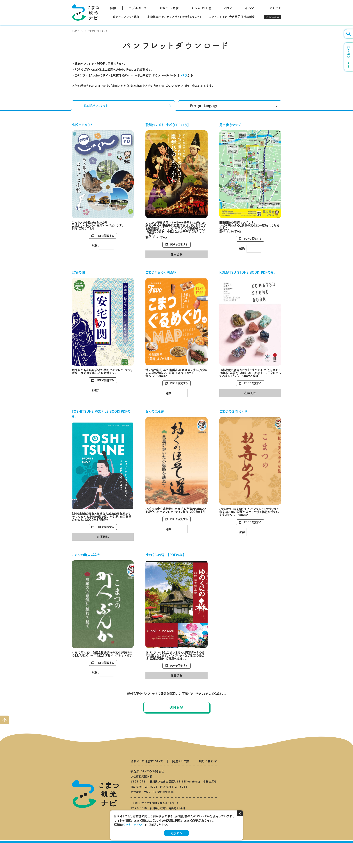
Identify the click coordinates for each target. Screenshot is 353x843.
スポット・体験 (169, 8)
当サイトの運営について (147, 761)
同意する (176, 833)
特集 (113, 8)
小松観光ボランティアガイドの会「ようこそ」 (174, 16)
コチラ (183, 75)
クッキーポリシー (134, 824)
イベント (251, 8)
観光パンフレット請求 (126, 16)
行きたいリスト (348, 57)
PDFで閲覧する (105, 235)
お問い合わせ (207, 761)
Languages (272, 17)
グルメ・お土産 (201, 8)
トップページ (77, 31)
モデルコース (138, 8)
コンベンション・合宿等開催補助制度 (232, 16)
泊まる (228, 8)
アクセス (275, 8)
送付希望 (176, 707)
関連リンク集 (180, 761)
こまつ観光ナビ (85, 12)
